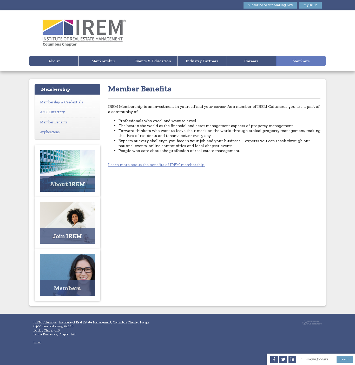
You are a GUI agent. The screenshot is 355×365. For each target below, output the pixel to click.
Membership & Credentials (61, 102)
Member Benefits (53, 122)
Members (301, 60)
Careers (251, 60)
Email (37, 342)
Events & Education (153, 60)
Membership (103, 60)
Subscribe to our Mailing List (270, 5)
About (54, 60)
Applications (50, 132)
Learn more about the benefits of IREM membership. (156, 164)
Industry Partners (202, 60)
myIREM (311, 5)
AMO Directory (52, 112)
